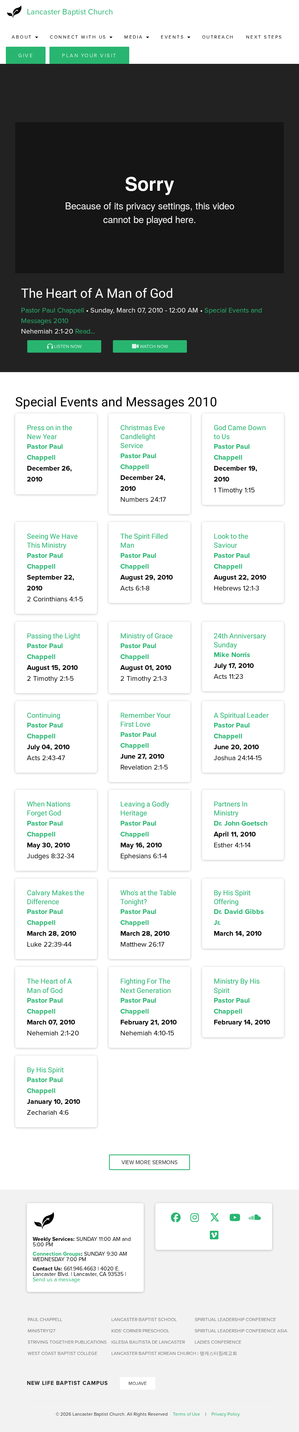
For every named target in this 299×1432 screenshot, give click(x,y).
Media (134, 36)
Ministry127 (41, 1330)
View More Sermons (149, 1162)
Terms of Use (186, 1414)
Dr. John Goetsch (240, 823)
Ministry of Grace (146, 636)
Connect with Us (79, 36)
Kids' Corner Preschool (140, 1330)
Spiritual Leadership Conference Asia (233, 1330)
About (23, 36)
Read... (85, 331)
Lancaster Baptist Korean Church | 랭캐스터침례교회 (150, 1353)
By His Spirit (45, 1070)
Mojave (137, 1383)
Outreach (218, 36)
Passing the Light (53, 636)
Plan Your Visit (89, 55)
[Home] (13, 11)
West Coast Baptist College (62, 1353)
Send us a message (56, 1279)
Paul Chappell (45, 1319)
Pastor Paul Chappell (52, 310)
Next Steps (264, 36)
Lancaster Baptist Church (70, 11)
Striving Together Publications (66, 1342)
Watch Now (153, 346)
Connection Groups (57, 1254)
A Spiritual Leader (241, 715)
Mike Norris (232, 655)
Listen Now (67, 346)
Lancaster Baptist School (144, 1319)
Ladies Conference (218, 1342)
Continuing (43, 715)
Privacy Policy (225, 1414)
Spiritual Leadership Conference (233, 1319)
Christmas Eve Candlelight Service (142, 436)
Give (25, 55)
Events (173, 36)
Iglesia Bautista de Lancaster (148, 1342)
